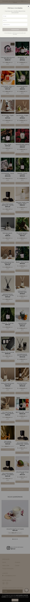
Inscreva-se (15, 29)
